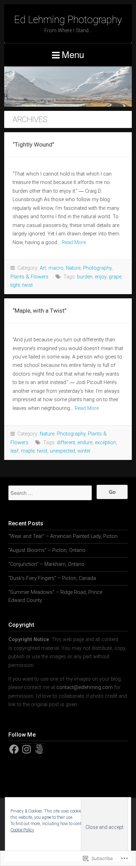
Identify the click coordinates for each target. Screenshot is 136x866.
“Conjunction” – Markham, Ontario (46, 564)
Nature (73, 268)
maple (28, 451)
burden (84, 277)
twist (27, 285)
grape (115, 277)
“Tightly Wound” (33, 144)
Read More (74, 243)
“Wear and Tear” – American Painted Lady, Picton (63, 536)
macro (55, 268)
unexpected (62, 451)
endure (84, 443)
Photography (97, 268)
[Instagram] (26, 749)
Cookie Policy (22, 830)
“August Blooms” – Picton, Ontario (46, 550)
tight (15, 285)
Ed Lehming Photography (68, 20)
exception (105, 443)
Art (43, 268)
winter (84, 451)
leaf (14, 451)
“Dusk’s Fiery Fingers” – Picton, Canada (52, 578)
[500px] (39, 749)
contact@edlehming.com (84, 687)
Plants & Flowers (29, 277)
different (66, 443)
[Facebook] (14, 749)
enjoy (100, 277)
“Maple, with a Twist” (40, 310)
